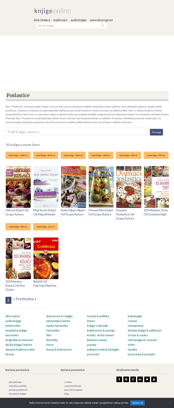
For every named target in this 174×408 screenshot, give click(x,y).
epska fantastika (57, 325)
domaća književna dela (20, 349)
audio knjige (78, 20)
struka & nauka (137, 335)
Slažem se (137, 402)
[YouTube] (154, 379)
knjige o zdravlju (97, 325)
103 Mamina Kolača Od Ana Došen (15, 285)
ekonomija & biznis (58, 321)
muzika (132, 349)
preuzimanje (15, 381)
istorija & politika (98, 316)
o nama (68, 381)
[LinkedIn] (140, 379)
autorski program (101, 20)
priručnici (93, 354)
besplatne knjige (16, 330)
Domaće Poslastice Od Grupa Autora (125, 214)
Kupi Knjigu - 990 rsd (156, 155)
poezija (91, 344)
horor (50, 344)
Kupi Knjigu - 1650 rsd (18, 155)
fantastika (53, 330)
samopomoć (136, 325)
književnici (60, 20)
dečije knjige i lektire (18, 344)
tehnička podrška (18, 385)
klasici (91, 321)
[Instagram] (133, 379)
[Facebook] (119, 379)
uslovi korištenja (72, 385)
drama (9, 354)
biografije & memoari (19, 340)
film (48, 335)
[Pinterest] (126, 379)
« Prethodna (23, 298)
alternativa (12, 316)
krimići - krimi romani (100, 335)
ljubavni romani (97, 340)
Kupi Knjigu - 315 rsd (45, 227)
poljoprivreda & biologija (103, 349)
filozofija (52, 340)
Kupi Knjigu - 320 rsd (128, 155)
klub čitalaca (42, 20)
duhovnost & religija (59, 316)
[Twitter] (147, 379)
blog (66, 393)
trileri (131, 344)
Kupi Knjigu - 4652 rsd (45, 155)
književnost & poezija (101, 330)
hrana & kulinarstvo (59, 349)
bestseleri (12, 335)
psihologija (135, 316)
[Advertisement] (87, 61)
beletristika (13, 325)
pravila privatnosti (18, 389)
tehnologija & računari (142, 340)
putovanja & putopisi (141, 354)
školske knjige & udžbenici (145, 330)
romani (132, 321)
